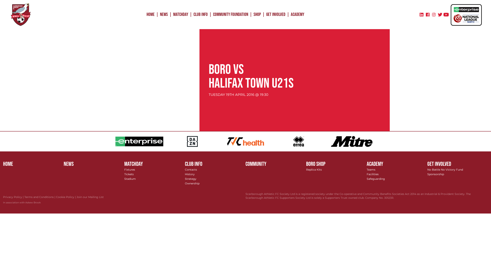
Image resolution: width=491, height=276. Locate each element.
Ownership (192, 183)
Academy (297, 14)
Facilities (373, 174)
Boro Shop (315, 164)
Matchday (180, 14)
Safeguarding (376, 179)
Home (151, 14)
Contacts (191, 169)
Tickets (129, 174)
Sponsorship (435, 174)
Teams (371, 169)
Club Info (201, 14)
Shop (257, 14)
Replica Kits (314, 169)
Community (256, 164)
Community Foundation (230, 14)
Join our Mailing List (90, 197)
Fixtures (129, 169)
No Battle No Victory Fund (445, 169)
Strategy (190, 179)
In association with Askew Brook (22, 202)
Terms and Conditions (40, 197)
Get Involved (275, 14)
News (164, 14)
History (190, 174)
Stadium (130, 179)
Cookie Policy (66, 197)
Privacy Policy (13, 197)
